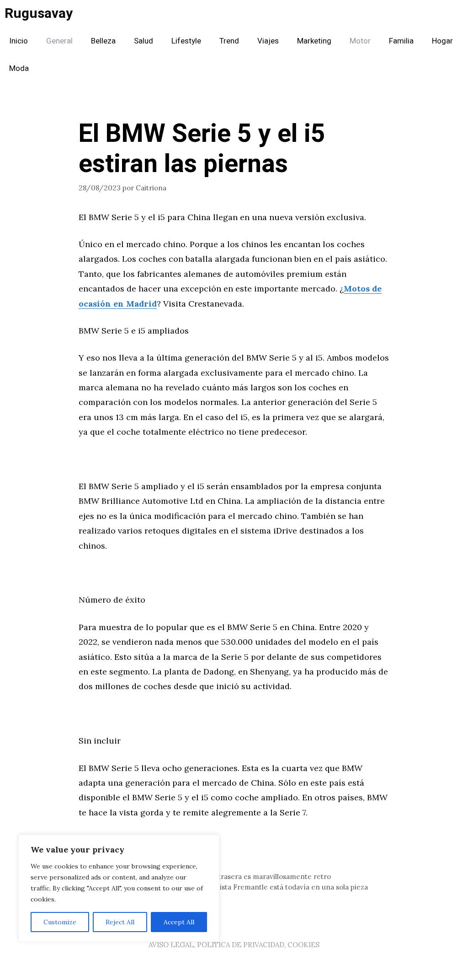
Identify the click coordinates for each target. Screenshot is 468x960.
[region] (118, 888)
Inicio (18, 41)
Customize (59, 922)
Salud (143, 41)
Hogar (442, 41)
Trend (229, 41)
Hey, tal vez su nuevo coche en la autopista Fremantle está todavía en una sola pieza (229, 887)
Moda (19, 68)
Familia (401, 41)
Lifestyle (186, 41)
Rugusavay (39, 14)
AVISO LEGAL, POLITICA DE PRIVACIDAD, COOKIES (234, 944)
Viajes (268, 41)
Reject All (120, 922)
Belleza (103, 41)
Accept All (179, 922)
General (59, 41)
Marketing (314, 41)
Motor (360, 41)
